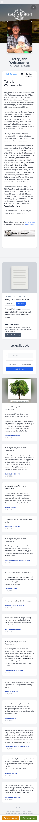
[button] (19, 390)
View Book (9, 304)
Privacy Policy (14, 813)
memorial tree (29, 222)
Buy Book (21, 304)
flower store (29, 224)
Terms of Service (25, 813)
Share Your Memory (13, 335)
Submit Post (20, 369)
